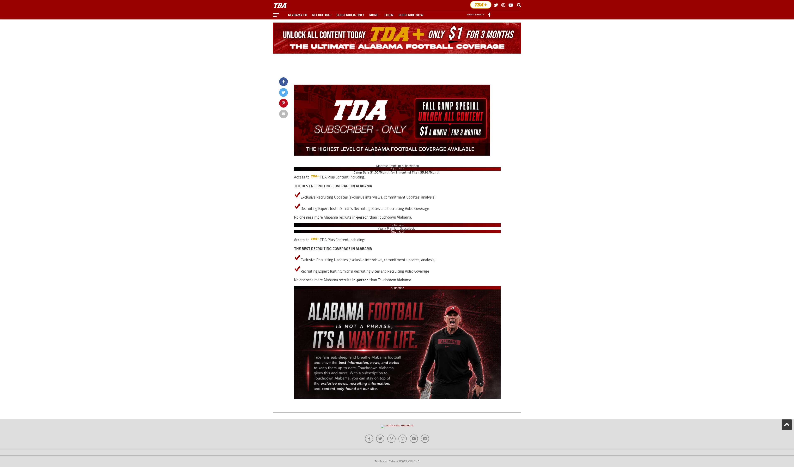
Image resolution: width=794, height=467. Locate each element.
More (373, 14)
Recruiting (321, 14)
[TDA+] (480, 5)
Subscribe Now (410, 14)
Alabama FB (297, 14)
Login (388, 14)
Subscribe (397, 225)
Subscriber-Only (350, 14)
